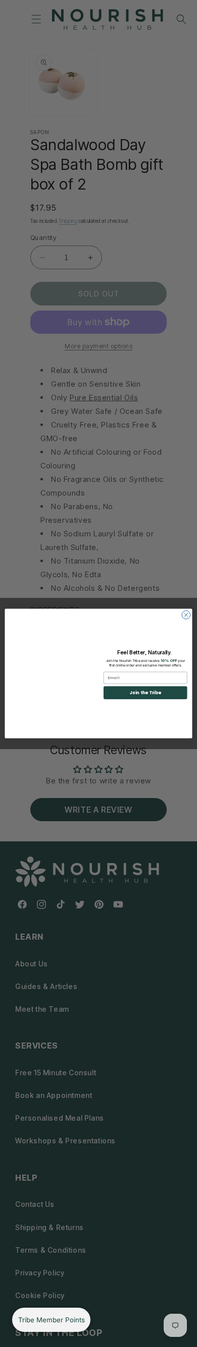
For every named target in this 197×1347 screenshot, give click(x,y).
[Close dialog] (186, 614)
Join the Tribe (145, 693)
